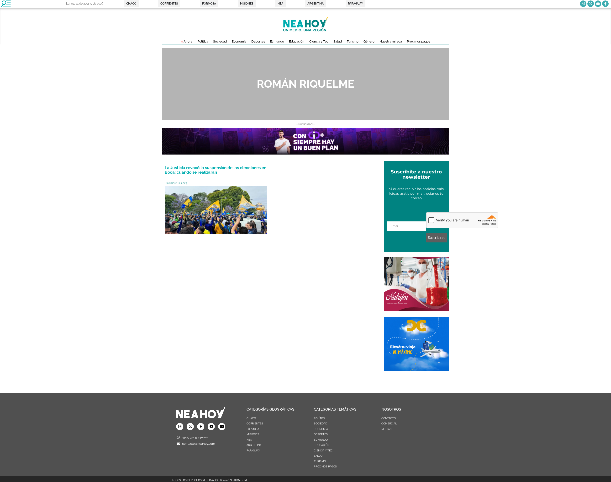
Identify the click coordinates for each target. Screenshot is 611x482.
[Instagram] (583, 3)
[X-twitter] (590, 3)
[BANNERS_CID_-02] (305, 153)
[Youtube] (598, 3)
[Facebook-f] (605, 3)
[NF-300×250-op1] (416, 309)
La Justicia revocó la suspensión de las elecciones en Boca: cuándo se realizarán (215, 170)
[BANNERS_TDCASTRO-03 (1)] (416, 369)
